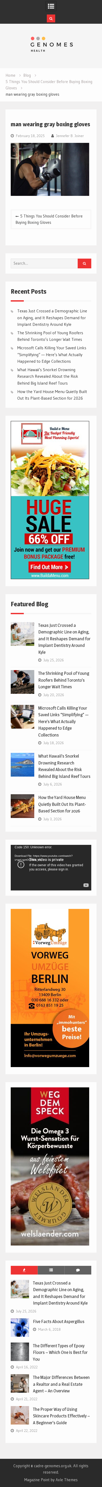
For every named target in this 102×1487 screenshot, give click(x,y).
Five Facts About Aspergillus (58, 1321)
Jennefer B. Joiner (70, 135)
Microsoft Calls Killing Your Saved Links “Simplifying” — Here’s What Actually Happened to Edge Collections (51, 354)
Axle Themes (67, 1479)
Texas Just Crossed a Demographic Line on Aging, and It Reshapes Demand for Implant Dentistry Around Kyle (52, 317)
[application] (51, 867)
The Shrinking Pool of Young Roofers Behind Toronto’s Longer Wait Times (63, 680)
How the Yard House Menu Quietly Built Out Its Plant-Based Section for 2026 (62, 804)
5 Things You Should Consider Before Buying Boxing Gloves (49, 219)
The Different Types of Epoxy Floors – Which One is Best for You (60, 1352)
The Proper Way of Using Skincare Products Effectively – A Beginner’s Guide (61, 1416)
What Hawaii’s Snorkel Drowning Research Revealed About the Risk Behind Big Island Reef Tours (47, 376)
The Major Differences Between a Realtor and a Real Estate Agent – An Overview (61, 1384)
